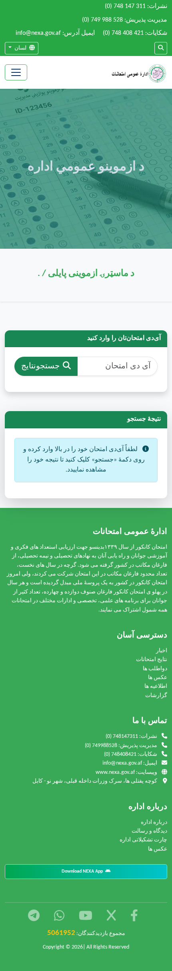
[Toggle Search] (160, 48)
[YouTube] (84, 916)
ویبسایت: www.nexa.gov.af (127, 772)
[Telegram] (34, 916)
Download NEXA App (83, 871)
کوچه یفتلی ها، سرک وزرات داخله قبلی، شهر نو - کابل (96, 781)
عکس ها (157, 678)
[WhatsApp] (58, 916)
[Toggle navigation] (16, 72)
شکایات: (135, 33)
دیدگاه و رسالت (149, 831)
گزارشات (156, 696)
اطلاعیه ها (155, 686)
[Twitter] (110, 916)
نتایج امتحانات (151, 660)
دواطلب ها (155, 669)
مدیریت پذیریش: (124, 20)
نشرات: (136, 6)
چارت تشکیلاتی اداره (143, 840)
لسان (20, 48)
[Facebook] (133, 916)
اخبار (161, 651)
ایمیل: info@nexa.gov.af (130, 763)
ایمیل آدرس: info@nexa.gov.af (55, 33)
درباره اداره (154, 822)
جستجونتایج (40, 366)
